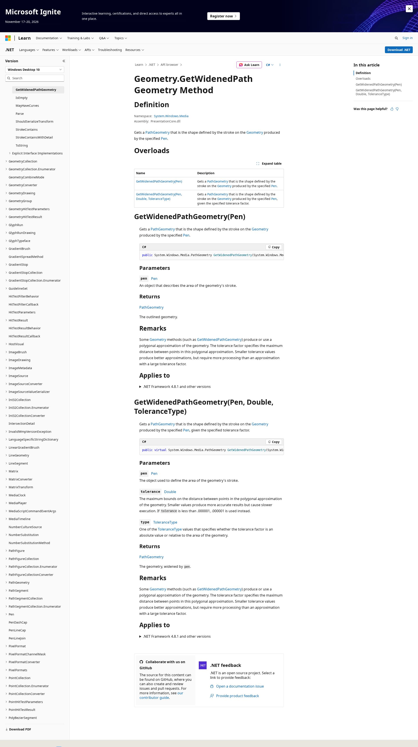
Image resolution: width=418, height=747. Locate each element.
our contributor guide (161, 695)
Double (170, 491)
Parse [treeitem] (20, 114)
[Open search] (396, 38)
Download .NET (399, 50)
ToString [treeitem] (22, 145)
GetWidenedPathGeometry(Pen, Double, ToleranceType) (379, 92)
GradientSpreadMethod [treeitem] (26, 257)
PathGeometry (157, 132)
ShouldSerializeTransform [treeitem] (34, 121)
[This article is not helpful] (397, 109)
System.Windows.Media (171, 116)
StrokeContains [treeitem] (27, 129)
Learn (139, 65)
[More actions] (280, 64)
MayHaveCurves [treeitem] (27, 105)
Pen (164, 138)
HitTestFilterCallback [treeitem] (23, 304)
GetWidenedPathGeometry (219, 339)
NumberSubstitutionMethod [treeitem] (29, 543)
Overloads (363, 78)
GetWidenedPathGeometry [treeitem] (36, 90)
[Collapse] (64, 60)
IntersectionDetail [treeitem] (22, 423)
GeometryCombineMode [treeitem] (26, 177)
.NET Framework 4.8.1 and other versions (177, 386)
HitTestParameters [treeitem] (22, 312)
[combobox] (34, 69)
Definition (363, 73)
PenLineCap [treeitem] (17, 630)
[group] (211, 255)
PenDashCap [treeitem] (18, 622)
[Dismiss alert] (409, 8)
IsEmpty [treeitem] (21, 98)
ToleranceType (165, 522)
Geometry (254, 132)
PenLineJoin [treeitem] (17, 638)
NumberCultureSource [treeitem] (25, 527)
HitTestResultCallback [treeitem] (24, 336)
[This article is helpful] (391, 109)
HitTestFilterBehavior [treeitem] (24, 296)
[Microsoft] (8, 38)
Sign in (408, 38)
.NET (151, 65)
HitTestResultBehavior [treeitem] (25, 328)
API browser (169, 65)
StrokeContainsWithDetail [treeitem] (34, 137)
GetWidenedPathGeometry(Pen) (159, 181)
